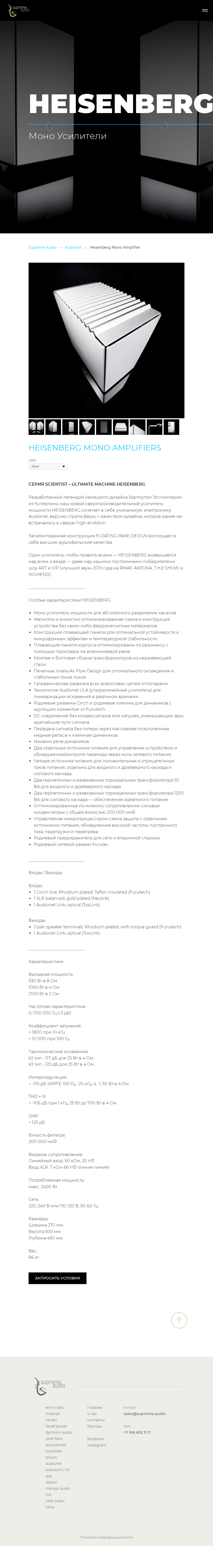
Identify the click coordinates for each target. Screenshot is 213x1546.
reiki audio (55, 1501)
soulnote (54, 1451)
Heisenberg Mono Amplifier (115, 247)
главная (94, 1407)
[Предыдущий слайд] (36, 340)
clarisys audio (58, 1488)
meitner (53, 1413)
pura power (56, 1445)
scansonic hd (57, 1469)
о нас (92, 1413)
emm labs (55, 1407)
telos (50, 1507)
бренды (94, 1426)
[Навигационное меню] (205, 10)
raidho (51, 1420)
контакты (96, 1420)
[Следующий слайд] (177, 340)
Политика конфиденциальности (106, 1537)
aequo (51, 1482)
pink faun (54, 1438)
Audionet (73, 247)
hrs (48, 1494)
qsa (49, 1476)
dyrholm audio (59, 1432)
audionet (54, 1463)
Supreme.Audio (43, 247)
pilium (51, 1457)
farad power (57, 1426)
